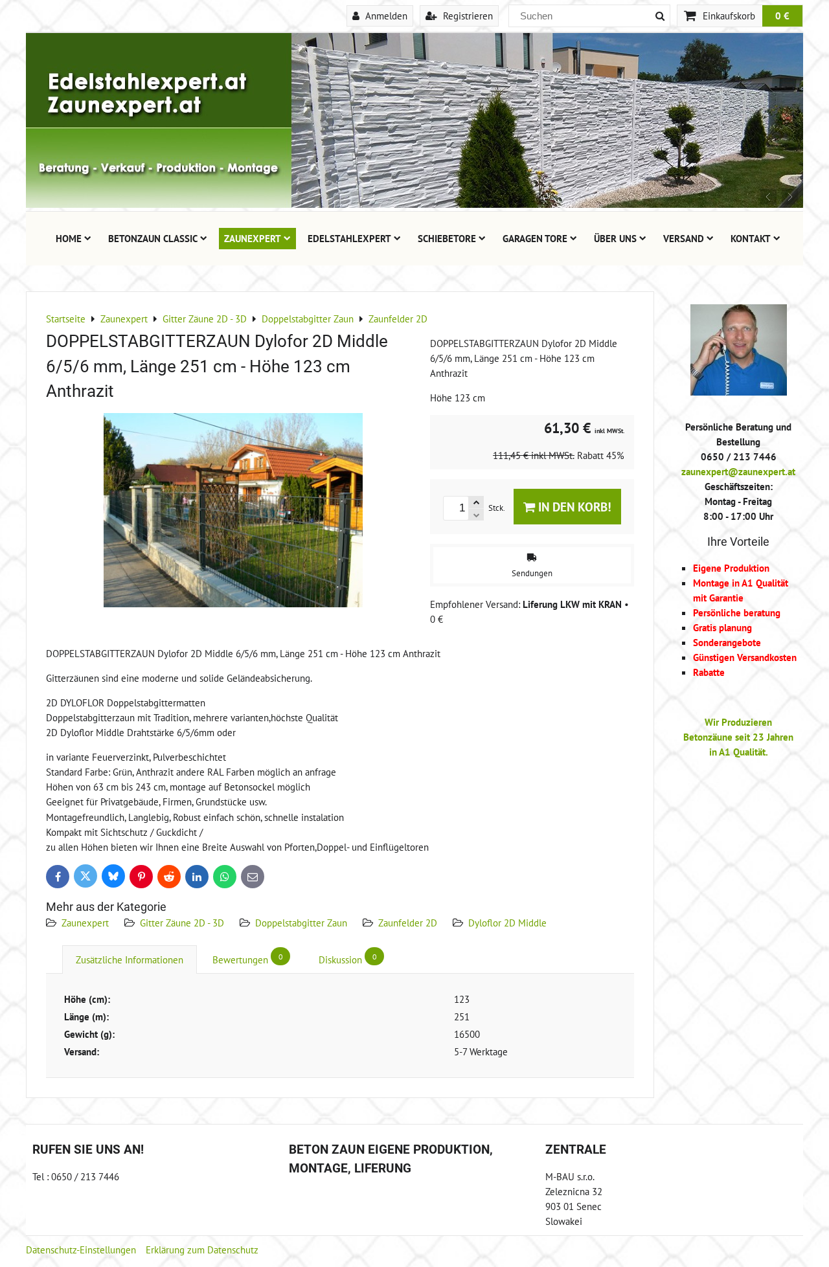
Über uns (615, 238)
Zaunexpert (252, 238)
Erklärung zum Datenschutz (202, 1249)
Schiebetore (447, 238)
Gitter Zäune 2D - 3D (182, 922)
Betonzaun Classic (153, 238)
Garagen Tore (535, 238)
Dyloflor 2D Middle (507, 922)
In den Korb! (573, 507)
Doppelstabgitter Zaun (301, 922)
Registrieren (466, 15)
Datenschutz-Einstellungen (81, 1249)
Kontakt (751, 238)
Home (69, 238)
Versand (683, 238)
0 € (782, 15)
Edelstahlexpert (349, 238)
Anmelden (385, 15)
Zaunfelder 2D (407, 922)
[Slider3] (414, 203)
